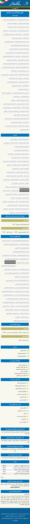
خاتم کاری (5, 209)
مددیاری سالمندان (24, 317)
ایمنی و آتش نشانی (24, 313)
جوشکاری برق (25, 85)
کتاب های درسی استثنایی (22, 375)
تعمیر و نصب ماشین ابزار (16, 122)
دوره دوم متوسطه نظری (21, 388)
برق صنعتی (17, 56)
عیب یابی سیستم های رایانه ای (21, 41)
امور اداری (16, 309)
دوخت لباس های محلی (23, 194)
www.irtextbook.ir (15, 487)
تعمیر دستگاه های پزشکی (22, 60)
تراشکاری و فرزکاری (17, 107)
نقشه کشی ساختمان (12, 27)
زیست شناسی (25, 332)
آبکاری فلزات (25, 34)
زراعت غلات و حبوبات (23, 298)
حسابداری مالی (6, 306)
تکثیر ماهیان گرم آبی (24, 259)
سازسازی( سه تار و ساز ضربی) (9, 161)
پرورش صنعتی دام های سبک (12, 259)
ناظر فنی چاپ (8, 126)
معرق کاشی (12, 212)
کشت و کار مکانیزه (6, 240)
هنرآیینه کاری (15, 183)
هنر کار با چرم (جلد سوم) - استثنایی (21, 468)
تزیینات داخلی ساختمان (23, 27)
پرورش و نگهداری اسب (23, 269)
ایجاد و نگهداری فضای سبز (22, 255)
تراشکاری (13, 100)
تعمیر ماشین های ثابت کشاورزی (11, 244)
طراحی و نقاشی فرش (23, 201)
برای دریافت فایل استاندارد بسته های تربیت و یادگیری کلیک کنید (15, 450)
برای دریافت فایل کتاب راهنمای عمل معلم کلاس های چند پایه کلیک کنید (15, 433)
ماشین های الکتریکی (9, 41)
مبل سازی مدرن (5, 74)
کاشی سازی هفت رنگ (23, 205)
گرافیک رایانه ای (14, 143)
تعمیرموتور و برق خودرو (14, 111)
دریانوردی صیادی (24, 276)
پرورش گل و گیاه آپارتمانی (7, 291)
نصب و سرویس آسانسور (23, 71)
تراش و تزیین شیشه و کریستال (21, 209)
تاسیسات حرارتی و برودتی (22, 104)
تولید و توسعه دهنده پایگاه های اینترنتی (19, 45)
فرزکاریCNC (13, 71)
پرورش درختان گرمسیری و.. (22, 262)
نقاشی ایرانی (6, 179)
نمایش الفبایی (23, 350)
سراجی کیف (18, 198)
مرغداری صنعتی (9, 280)
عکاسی (16, 201)
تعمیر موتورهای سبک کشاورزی (21, 248)
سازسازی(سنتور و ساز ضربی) (22, 212)
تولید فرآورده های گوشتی (8, 302)
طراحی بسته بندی (16, 157)
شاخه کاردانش (23, 397)
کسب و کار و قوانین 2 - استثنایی (22, 466)
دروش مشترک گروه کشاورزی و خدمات (20, 240)
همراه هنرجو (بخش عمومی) (22, 224)
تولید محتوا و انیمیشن (23, 143)
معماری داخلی (14, 139)
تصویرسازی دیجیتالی (16, 38)
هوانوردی (17, 317)
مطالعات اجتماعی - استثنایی (23, 472)
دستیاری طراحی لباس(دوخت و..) (21, 150)
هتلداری (12, 306)
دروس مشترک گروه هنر (23, 139)
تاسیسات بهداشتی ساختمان (10, 104)
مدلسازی (20, 78)
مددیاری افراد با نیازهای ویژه (12, 313)
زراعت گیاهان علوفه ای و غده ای (21, 280)
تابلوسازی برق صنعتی (11, 60)
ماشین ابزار (14, 126)
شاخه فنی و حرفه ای (21, 394)
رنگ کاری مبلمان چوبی (23, 82)
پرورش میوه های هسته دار (12, 298)
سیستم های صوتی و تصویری (22, 67)
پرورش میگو (14, 269)
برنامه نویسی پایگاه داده (9, 34)
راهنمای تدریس (24, 371)
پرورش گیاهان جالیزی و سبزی (22, 287)
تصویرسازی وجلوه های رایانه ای (21, 146)
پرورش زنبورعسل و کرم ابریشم (8, 265)
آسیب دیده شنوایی (22, 411)
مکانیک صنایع (17, 115)
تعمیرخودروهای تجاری (12, 82)
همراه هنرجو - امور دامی (12, 332)
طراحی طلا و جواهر (24, 190)
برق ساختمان (25, 38)
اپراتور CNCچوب (24, 96)
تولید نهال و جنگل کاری (9, 287)
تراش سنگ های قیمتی (12, 205)
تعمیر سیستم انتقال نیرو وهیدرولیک (20, 251)
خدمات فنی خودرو (9, 118)
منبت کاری (9, 165)
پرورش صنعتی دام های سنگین (9, 255)
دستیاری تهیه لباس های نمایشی (21, 154)
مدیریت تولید (9, 232)
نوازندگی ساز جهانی (24, 179)
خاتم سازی (11, 209)
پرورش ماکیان (7, 269)
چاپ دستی (26, 176)
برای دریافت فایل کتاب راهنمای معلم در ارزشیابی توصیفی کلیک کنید (15, 441)
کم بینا (25, 413)
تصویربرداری (6, 143)
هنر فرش (13, 198)
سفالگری (5, 201)
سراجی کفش (25, 198)
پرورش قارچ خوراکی (8, 295)
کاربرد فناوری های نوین (23, 232)
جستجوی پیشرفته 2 (21, 356)
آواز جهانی (14, 176)
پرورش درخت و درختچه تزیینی (21, 291)
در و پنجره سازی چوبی (23, 89)
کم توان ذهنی (23, 408)
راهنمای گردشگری (9, 309)
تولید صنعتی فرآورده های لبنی (21, 302)
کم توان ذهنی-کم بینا (21, 416)
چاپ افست (26, 78)
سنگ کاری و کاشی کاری (23, 30)
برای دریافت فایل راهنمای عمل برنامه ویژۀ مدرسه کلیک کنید (15, 458)
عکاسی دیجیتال (6, 190)
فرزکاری (5, 111)
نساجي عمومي (18, 34)
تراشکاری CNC (25, 107)
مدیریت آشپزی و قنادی (23, 187)
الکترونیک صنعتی (13, 49)
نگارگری (26, 183)
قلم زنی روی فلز (16, 165)
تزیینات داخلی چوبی (16, 85)
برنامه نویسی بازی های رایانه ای (21, 52)
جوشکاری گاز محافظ (6, 93)
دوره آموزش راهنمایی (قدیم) (21, 373)
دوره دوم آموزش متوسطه (22, 369)
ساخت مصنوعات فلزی (23, 74)
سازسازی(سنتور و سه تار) (23, 161)
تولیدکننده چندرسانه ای (23, 49)
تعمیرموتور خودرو (7, 107)
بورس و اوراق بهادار (24, 309)
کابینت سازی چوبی (24, 111)
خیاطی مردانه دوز (15, 190)
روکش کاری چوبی (14, 74)
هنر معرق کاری (15, 168)
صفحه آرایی (10, 154)
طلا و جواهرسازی (24, 165)
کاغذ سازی (20, 176)
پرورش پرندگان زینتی (23, 244)
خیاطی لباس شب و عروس (11, 187)
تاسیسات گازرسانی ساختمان (22, 100)
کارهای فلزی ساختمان (12, 23)
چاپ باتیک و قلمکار (11, 172)
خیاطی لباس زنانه (24, 157)
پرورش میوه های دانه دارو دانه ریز (21, 295)
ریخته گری (5, 30)
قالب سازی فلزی (24, 115)
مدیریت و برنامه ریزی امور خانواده (21, 320)
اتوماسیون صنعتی (10, 52)
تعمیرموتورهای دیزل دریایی (9, 19)
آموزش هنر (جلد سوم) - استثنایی (21, 470)
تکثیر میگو (17, 276)
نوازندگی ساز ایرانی (14, 179)
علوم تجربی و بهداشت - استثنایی (21, 473)
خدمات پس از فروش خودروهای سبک (20, 93)
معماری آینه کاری (13, 30)
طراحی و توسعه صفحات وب (8, 67)
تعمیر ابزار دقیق (25, 56)
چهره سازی (21, 183)
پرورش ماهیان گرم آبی (9, 262)
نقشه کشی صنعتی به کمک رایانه (21, 118)
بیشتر (2, 477)
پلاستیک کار (25, 122)
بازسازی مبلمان (17, 96)
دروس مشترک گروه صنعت (22, 19)
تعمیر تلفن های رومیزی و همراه (10, 63)
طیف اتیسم (23, 419)
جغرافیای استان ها (22, 391)
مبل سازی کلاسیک (13, 78)
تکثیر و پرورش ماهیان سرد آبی (11, 273)
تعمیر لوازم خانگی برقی (23, 63)
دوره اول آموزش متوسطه (22, 367)
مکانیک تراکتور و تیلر (24, 273)
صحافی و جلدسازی (24, 168)
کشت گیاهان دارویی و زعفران (22, 284)
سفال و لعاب (11, 201)
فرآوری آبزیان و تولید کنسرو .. (22, 306)
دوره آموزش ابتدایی (23, 365)
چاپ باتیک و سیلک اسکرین (22, 172)
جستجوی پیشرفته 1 (22, 353)
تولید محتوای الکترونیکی (8, 56)
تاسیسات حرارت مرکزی (23, 126)
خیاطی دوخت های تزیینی (11, 194)
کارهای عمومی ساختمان (23, 23)
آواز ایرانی (8, 176)
